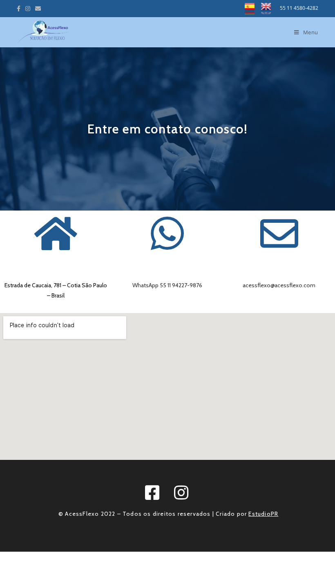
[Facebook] (20, 8)
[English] (268, 7)
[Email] (38, 8)
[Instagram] (28, 8)
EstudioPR (263, 513)
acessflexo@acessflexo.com (279, 285)
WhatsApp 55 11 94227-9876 (167, 285)
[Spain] (253, 7)
